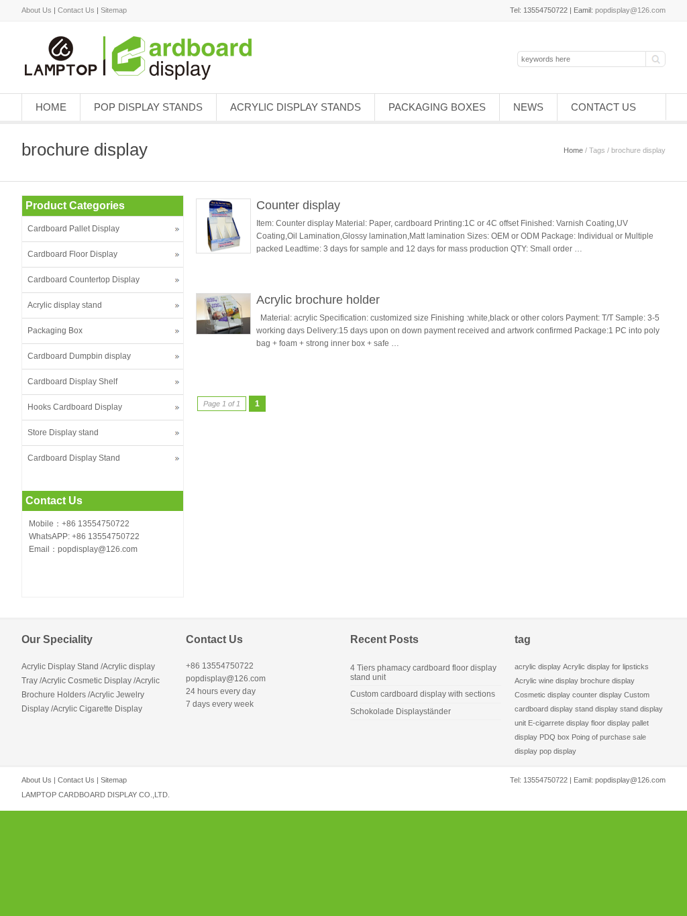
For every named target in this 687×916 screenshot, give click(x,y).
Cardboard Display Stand (74, 458)
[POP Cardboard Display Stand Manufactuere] (154, 77)
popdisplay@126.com (630, 10)
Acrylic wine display (546, 681)
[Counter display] (223, 250)
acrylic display (538, 667)
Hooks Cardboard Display (75, 407)
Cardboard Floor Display (72, 254)
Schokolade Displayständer (400, 711)
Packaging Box (55, 330)
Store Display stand (63, 432)
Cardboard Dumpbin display (79, 356)
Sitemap (114, 10)
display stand (616, 709)
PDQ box (554, 737)
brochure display (607, 681)
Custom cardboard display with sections (422, 694)
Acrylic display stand (65, 305)
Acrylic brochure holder (318, 299)
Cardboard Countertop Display (84, 279)
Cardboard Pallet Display (73, 228)
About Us (36, 10)
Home (51, 107)
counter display (597, 695)
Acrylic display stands (295, 107)
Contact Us (76, 10)
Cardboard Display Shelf (72, 381)
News (528, 107)
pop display (557, 751)
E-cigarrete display (558, 723)
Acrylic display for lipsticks (606, 667)
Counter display (298, 205)
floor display (610, 723)
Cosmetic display (542, 695)
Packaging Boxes (437, 107)
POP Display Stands (148, 107)
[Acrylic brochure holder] (223, 332)
